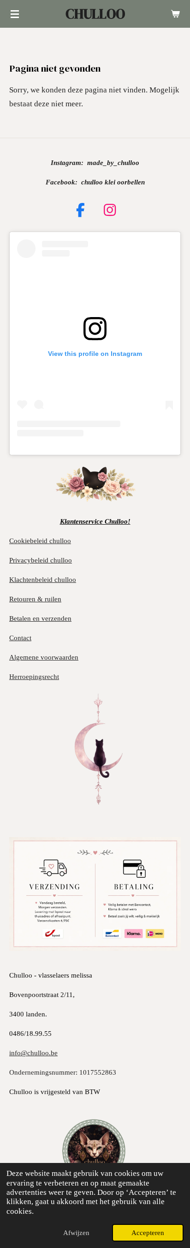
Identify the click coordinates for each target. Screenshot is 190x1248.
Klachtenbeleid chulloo (42, 579)
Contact (20, 638)
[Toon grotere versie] (95, 894)
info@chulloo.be (33, 1053)
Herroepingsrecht (34, 676)
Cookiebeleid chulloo (40, 540)
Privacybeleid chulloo (40, 560)
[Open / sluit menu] (15, 14)
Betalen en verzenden (40, 618)
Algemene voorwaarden (43, 657)
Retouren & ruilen (35, 599)
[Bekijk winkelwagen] (175, 14)
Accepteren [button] (147, 1232)
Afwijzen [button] (76, 1232)
